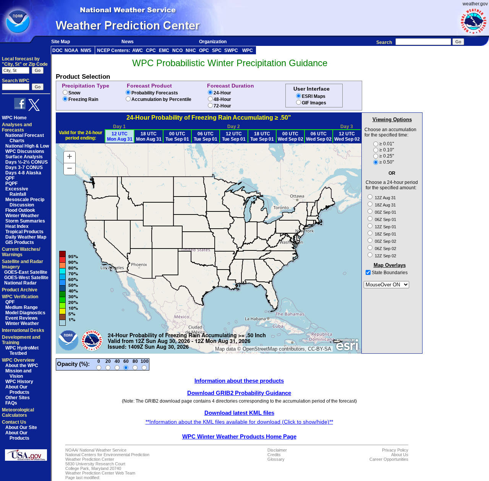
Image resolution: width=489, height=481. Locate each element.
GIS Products (19, 242)
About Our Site (21, 427)
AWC (137, 50)
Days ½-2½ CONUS (26, 162)
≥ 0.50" (386, 162)
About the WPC (21, 365)
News (127, 41)
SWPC (231, 50)
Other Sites (17, 397)
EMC (164, 50)
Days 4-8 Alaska (23, 173)
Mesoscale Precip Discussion (24, 202)
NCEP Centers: (113, 50)
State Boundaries (389, 272)
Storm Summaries (25, 221)
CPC (151, 50)
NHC (191, 50)
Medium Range (21, 307)
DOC (57, 50)
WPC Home (14, 117)
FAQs (11, 403)
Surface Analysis (24, 156)
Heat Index (17, 226)
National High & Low (27, 146)
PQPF (11, 183)
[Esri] (347, 345)
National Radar (20, 283)
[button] (69, 157)
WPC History (19, 381)
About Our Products (17, 389)
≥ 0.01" (386, 143)
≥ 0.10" (386, 150)
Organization (213, 41)
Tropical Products (24, 231)
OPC (204, 50)
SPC (217, 50)
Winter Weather (22, 215)
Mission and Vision (18, 373)
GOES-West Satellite (26, 277)
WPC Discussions (24, 151)
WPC (247, 50)
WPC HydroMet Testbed (22, 350)
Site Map (60, 41)
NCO (177, 50)
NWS (86, 50)
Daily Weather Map (25, 237)
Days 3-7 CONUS (24, 167)
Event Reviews (21, 318)
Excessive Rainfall (16, 191)
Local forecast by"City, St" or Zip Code (25, 61)
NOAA (71, 50)
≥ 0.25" (386, 156)
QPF (10, 178)
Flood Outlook (20, 210)
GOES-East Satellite (25, 272)
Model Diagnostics (25, 312)
